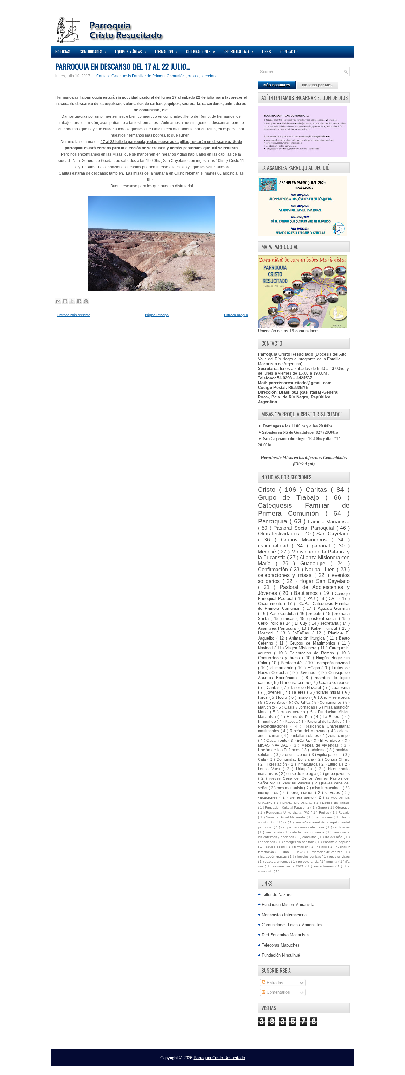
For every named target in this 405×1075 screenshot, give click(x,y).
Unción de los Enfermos (280, 750)
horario (322, 846)
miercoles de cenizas (328, 851)
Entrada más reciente (73, 315)
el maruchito (282, 668)
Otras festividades (279, 533)
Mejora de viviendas (321, 745)
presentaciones (295, 755)
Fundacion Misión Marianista (288, 904)
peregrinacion (302, 793)
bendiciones (324, 817)
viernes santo (302, 797)
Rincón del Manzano (309, 731)
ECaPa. (304, 740)
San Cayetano (333, 533)
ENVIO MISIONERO (298, 802)
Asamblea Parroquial (278, 628)
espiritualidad (275, 545)
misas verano (294, 712)
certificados (341, 827)
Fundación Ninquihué (281, 955)
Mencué (267, 551)
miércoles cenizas (308, 856)
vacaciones (268, 797)
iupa (286, 851)
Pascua (292, 721)
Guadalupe (315, 563)
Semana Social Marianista (286, 817)
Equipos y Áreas (130, 51)
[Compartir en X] (72, 301)
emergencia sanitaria (300, 842)
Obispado (342, 807)
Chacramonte (271, 603)
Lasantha (194, 1068)
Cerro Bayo (276, 702)
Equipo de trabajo (336, 802)
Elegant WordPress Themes (269, 1068)
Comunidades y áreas (280, 657)
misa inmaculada (327, 788)
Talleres (299, 692)
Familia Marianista (329, 521)
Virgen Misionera (301, 648)
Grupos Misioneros (306, 539)
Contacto (289, 51)
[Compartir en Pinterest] (86, 301)
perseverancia (309, 861)
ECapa (315, 668)
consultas (310, 837)
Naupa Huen (321, 569)
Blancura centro (295, 682)
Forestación (277, 764)
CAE (334, 598)
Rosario (344, 812)
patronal (322, 545)
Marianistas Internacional (285, 914)
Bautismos (307, 593)
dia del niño (334, 837)
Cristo (268, 489)
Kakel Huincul (325, 628)
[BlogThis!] (65, 301)
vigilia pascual (330, 755)
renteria (332, 861)
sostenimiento (324, 866)
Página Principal (157, 315)
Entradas (274, 982)
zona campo (339, 736)
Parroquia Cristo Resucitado (219, 1057)
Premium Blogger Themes (225, 1068)
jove (300, 851)
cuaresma (341, 687)
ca (285, 822)
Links (266, 51)
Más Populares (276, 85)
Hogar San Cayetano (324, 581)
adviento (319, 750)
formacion (301, 846)
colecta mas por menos (308, 832)
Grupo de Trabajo (291, 497)
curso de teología (301, 774)
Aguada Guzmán (334, 608)
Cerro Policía (270, 623)
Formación (166, 51)
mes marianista (290, 788)
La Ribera (332, 717)
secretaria (210, 76)
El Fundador (331, 740)
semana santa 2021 (289, 866)
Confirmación (274, 569)
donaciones (267, 842)
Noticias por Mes (317, 85)
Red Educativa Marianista (285, 935)
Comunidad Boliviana (296, 759)
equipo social (275, 846)
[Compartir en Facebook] (79, 301)
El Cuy (301, 623)
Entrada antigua (236, 315)
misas (193, 76)
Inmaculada (308, 764)
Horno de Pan (300, 717)
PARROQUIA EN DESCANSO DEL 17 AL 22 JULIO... (122, 66)
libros (263, 697)
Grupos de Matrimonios (314, 643)
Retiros (325, 812)
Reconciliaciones (274, 726)
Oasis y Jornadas (300, 707)
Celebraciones (200, 51)
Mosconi (267, 633)
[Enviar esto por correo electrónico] (58, 301)
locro (283, 697)
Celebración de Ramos (313, 653)
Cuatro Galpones (334, 682)
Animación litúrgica (307, 638)
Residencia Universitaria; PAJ (288, 812)
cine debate (274, 832)
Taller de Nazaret (306, 687)
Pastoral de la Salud (325, 721)
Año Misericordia (335, 697)
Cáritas (274, 687)
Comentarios (277, 992)
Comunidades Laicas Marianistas (292, 924)
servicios (333, 793)
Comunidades (93, 51)
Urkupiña (305, 769)
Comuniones (331, 702)
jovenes (274, 692)
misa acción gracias (273, 856)
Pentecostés (293, 662)
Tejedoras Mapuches (281, 945)
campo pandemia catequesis (303, 827)
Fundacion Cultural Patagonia (287, 807)
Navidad (266, 648)
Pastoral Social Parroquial (304, 528)
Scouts (315, 613)
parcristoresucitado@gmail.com (300, 382)
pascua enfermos (278, 861)
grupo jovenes (337, 774)
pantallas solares (305, 736)
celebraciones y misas (286, 575)
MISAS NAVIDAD (274, 745)
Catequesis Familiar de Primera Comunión (148, 76)
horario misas (329, 692)
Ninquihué (267, 721)
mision (304, 697)
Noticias (62, 51)
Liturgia (335, 764)
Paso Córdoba (283, 613)
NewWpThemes (143, 1068)
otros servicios (339, 856)
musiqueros (269, 793)
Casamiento (277, 740)
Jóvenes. (309, 672)
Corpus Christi (337, 759)
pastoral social (324, 618)
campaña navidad (333, 662)
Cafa (262, 759)
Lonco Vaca (270, 769)
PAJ (312, 598)
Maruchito (267, 707)
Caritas (102, 76)
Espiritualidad (238, 51)
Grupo (323, 807)
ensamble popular (336, 842)
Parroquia (274, 521)
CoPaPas (303, 702)
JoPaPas (302, 633)
